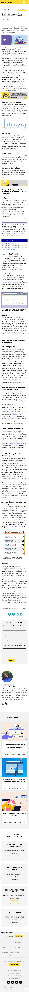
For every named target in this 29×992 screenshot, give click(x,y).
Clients (16, 950)
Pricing (3, 947)
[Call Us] (24, 2)
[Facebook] (8, 982)
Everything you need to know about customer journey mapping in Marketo (14, 746)
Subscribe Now (22, 9)
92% (15, 506)
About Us (3, 942)
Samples (3, 950)
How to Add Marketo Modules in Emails (14, 814)
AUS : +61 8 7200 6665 (15, 976)
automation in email (18, 526)
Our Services (4, 945)
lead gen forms (15, 443)
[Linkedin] (16, 982)
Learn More (14, 857)
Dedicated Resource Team (20, 945)
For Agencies (17, 952)
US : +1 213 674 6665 (15, 971)
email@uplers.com (15, 978)
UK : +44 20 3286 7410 (15, 973)
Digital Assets (18, 942)
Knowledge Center (19, 955)
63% (7, 110)
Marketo (4, 21)
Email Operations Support (7, 955)
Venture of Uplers (18, 989)
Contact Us (10, 936)
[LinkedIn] (6, 703)
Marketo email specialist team (10, 282)
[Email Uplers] (6, 2)
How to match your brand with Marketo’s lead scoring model (14, 780)
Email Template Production (7, 952)
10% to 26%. (23, 382)
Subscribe (14, 964)
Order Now (19, 936)
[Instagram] (20, 982)
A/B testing (7, 409)
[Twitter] (2, 703)
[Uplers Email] (8, 933)
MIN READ (21, 754)
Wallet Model (17, 947)
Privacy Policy (9, 989)
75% (22, 317)
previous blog (16, 491)
